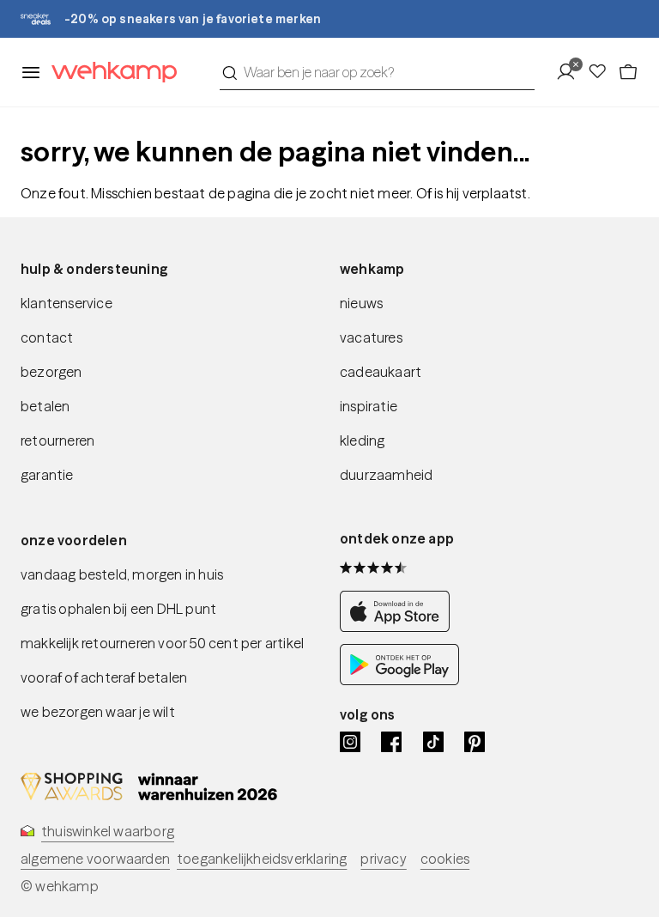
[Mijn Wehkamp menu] (571, 72)
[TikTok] (433, 742)
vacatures (371, 337)
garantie (47, 474)
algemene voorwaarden (95, 858)
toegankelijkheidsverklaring (262, 858)
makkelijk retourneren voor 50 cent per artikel (162, 643)
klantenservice (66, 303)
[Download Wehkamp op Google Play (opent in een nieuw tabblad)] (399, 680)
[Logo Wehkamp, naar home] (109, 72)
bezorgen (51, 371)
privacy (383, 858)
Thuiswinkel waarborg (107, 831)
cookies (444, 858)
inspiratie (368, 406)
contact (47, 337)
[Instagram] (350, 742)
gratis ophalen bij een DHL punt (118, 608)
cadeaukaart (380, 371)
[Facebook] (391, 742)
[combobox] (377, 72)
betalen (45, 406)
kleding (362, 440)
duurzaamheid (386, 474)
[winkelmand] (628, 72)
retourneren (57, 440)
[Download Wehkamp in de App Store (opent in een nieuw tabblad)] (399, 626)
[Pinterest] (474, 742)
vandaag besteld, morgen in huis (122, 574)
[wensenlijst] (602, 72)
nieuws (361, 303)
